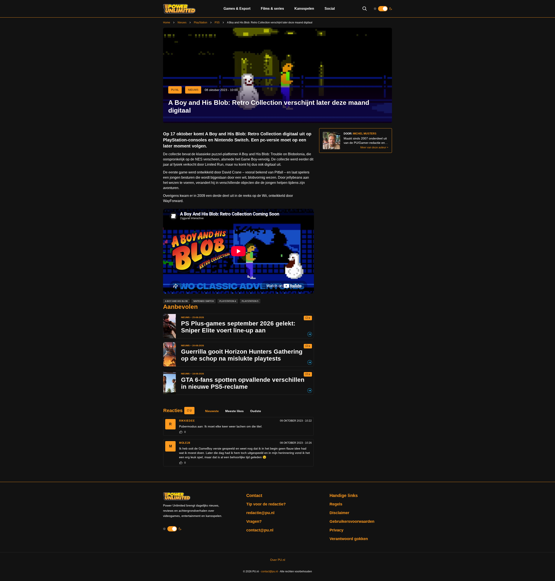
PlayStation (200, 22)
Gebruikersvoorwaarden (352, 521)
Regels (336, 504)
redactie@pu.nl (260, 513)
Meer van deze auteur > (374, 147)
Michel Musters (364, 133)
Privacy (336, 530)
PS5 (217, 22)
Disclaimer (339, 513)
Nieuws (182, 22)
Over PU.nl (277, 560)
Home (166, 22)
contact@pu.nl (259, 530)
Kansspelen (304, 8)
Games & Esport (237, 8)
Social (330, 8)
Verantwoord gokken (349, 539)
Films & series (272, 8)
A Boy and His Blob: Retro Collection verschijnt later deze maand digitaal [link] (269, 22)
